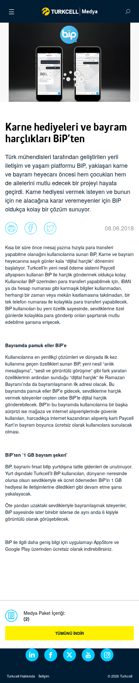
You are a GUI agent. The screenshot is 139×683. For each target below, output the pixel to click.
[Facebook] (50, 654)
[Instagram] (107, 654)
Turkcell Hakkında (21, 675)
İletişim (43, 675)
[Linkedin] (32, 654)
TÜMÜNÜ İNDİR (69, 633)
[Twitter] (69, 654)
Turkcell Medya (70, 11)
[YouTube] (88, 654)
